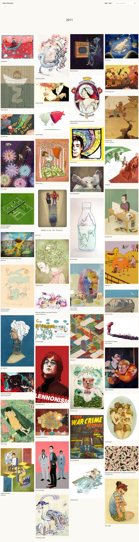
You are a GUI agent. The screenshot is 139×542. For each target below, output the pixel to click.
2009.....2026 (108, 3)
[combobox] (123, 3)
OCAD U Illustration (7, 3)
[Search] (135, 3)
